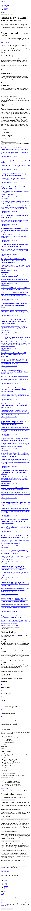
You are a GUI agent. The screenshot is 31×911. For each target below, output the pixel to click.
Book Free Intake (5, 42)
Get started (3, 744)
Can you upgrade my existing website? (9, 841)
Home (5, 4)
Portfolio (6, 8)
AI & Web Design (24, 143)
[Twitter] (3, 894)
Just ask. (27, 790)
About (5, 883)
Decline (3, 909)
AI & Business (16, 143)
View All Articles (4, 628)
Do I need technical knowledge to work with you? (12, 850)
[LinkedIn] (1, 894)
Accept (10, 909)
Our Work (6, 886)
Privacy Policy (4, 905)
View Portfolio (12, 29)
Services (6, 881)
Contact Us (6, 9)
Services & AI (7, 5)
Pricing (5, 887)
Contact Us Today (5, 870)
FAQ (5, 888)
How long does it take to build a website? (10, 809)
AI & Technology (7, 143)
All (1, 143)
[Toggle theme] (3, 12)
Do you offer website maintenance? (9, 831)
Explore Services (5, 29)
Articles (5, 6)
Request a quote (4, 788)
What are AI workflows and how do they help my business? (14, 819)
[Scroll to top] (2, 900)
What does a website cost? (7, 800)
